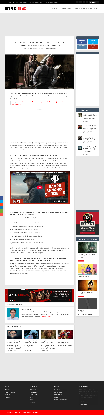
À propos (7, 389)
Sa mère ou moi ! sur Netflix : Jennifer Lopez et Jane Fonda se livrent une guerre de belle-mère (90, 116)
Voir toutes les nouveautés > (86, 314)
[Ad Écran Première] (87, 234)
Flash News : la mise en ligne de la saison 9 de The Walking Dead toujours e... (37, 2)
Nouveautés (85, 121)
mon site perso (46, 317)
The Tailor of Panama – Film (85, 292)
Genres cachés (58, 392)
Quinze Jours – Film (83, 276)
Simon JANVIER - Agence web (37, 412)
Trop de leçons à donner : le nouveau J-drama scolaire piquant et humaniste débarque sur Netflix (65, 344)
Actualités (54, 9)
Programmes (66, 9)
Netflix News (18, 412)
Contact (7, 394)
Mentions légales (10, 392)
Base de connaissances (83, 9)
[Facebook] (84, 412)
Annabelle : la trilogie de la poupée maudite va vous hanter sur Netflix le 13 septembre (90, 149)
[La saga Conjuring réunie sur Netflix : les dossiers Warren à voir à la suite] (80, 138)
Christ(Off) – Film (82, 310)
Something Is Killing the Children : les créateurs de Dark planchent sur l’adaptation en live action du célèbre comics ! (31, 344)
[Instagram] (92, 412)
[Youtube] (95, 412)
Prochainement (34, 392)
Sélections (57, 389)
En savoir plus (83, 404)
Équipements (58, 394)
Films (47, 48)
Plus (95, 9)
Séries (31, 397)
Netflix (56, 397)
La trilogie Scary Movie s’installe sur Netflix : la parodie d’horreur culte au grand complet (89, 128)
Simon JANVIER (33, 48)
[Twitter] (88, 412)
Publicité (7, 397)
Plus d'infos (81, 260)
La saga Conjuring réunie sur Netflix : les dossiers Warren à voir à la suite (90, 138)
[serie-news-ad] (39, 302)
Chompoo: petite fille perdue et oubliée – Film (87, 255)
